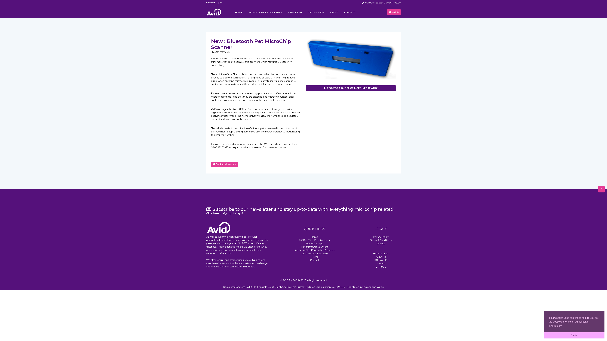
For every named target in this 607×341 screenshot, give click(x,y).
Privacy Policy (381, 237)
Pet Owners (316, 12)
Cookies (381, 243)
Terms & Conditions (381, 240)
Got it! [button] (574, 335)
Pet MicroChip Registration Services (314, 250)
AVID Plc (287, 280)
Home (239, 12)
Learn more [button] (555, 326)
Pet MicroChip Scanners (314, 246)
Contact (349, 12)
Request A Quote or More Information (352, 88)
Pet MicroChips (314, 243)
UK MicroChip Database (314, 253)
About (334, 12)
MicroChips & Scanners (264, 12)
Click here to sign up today (223, 213)
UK (219, 3)
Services (294, 12)
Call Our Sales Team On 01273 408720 (383, 3)
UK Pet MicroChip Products (314, 240)
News (314, 256)
